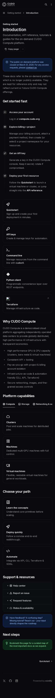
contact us (31, 67)
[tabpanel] (27, 447)
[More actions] (51, 4)
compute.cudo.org (29, 119)
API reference (34, 190)
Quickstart (27, 182)
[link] (27, 211)
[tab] (9, 404)
